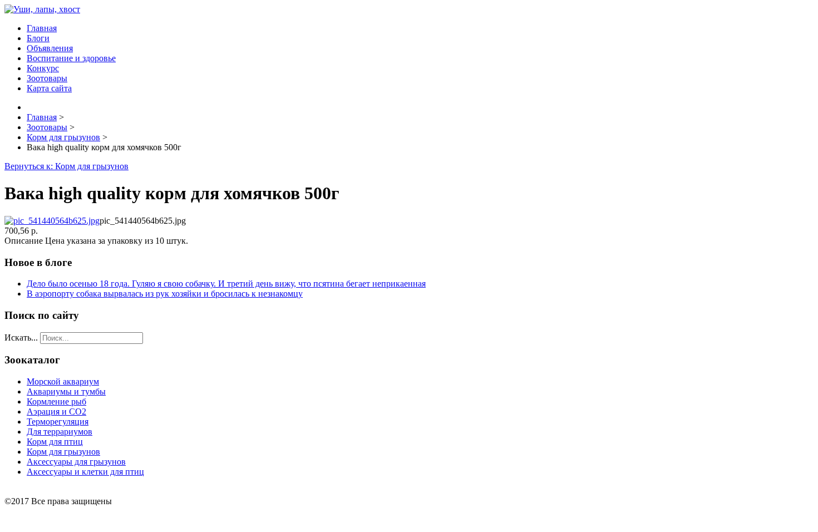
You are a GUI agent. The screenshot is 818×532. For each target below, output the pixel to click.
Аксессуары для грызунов (76, 461)
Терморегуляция (57, 421)
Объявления (50, 48)
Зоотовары (47, 78)
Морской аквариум (63, 381)
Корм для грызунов (63, 451)
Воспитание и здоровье (71, 58)
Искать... (21, 337)
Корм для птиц (55, 441)
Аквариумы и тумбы (66, 391)
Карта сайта (49, 88)
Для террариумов (59, 431)
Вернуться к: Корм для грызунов (66, 166)
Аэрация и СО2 (56, 411)
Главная (42, 28)
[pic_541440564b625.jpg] (52, 220)
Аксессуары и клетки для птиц (85, 471)
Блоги (38, 38)
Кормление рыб (56, 401)
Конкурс (43, 68)
